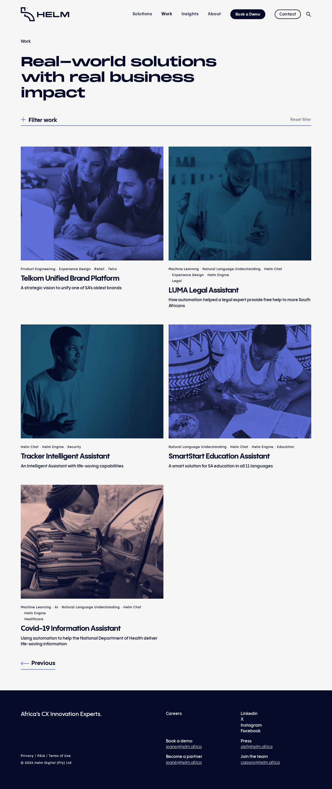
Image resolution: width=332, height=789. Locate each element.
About (214, 14)
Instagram (251, 725)
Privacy (27, 756)
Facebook (251, 731)
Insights (190, 14)
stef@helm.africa (256, 747)
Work (166, 14)
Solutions (142, 14)
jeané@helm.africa (184, 763)
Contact (287, 14)
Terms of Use (60, 756)
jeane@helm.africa (184, 747)
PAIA (41, 756)
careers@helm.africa (260, 763)
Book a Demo (248, 14)
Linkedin (249, 714)
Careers (174, 714)
